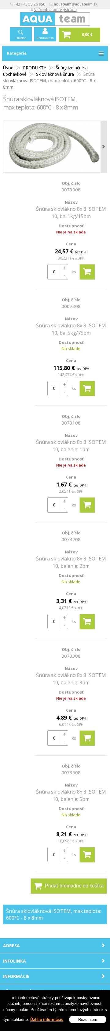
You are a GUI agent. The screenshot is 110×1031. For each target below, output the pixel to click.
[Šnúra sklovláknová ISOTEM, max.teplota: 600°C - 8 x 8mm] (55, 147)
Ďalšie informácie (46, 1019)
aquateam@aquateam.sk (75, 4)
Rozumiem (87, 1019)
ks (74, 272)
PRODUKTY (34, 68)
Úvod (8, 68)
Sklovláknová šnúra (55, 74)
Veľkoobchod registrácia (55, 9)
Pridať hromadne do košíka (74, 885)
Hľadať (21, 38)
